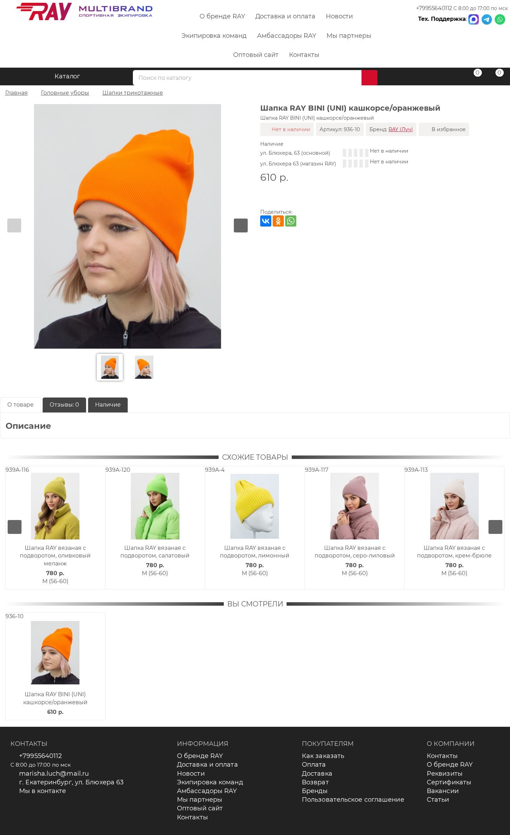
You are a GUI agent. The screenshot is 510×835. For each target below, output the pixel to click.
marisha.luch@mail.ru (54, 773)
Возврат (315, 782)
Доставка (317, 773)
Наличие (108, 404)
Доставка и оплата (285, 16)
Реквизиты (444, 773)
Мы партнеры (348, 36)
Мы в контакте (42, 791)
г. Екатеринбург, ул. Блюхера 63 (71, 782)
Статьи (438, 799)
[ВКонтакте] (265, 221)
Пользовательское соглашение (353, 799)
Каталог (67, 76)
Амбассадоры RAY (286, 36)
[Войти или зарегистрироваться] (450, 77)
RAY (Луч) (401, 129)
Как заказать (323, 756)
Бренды (315, 791)
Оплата (314, 764)
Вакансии (443, 791)
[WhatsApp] (290, 221)
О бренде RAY (222, 16)
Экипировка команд (214, 36)
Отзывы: (64, 404)
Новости (339, 16)
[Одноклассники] (278, 221)
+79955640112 (434, 8)
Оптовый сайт (255, 55)
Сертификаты (449, 782)
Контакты (304, 55)
